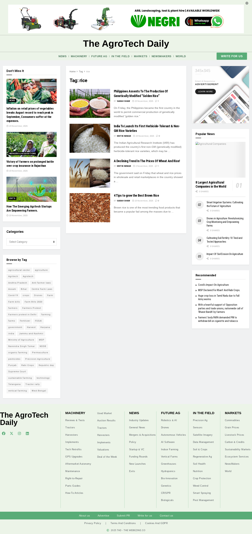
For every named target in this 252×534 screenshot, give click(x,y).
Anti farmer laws (41, 283)
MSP (41, 340)
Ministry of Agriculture (21, 340)
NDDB (43, 346)
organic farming (17, 352)
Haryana (45, 327)
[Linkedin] (27, 433)
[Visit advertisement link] (220, 94)
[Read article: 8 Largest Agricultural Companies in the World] (221, 160)
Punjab (12, 365)
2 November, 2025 (144, 166)
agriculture (41, 270)
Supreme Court (17, 371)
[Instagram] (19, 433)
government (15, 327)
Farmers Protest (31, 308)
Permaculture (40, 352)
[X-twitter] (11, 433)
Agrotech (28, 276)
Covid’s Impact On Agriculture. (213, 284)
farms (11, 321)
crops (26, 295)
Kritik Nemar (124, 136)
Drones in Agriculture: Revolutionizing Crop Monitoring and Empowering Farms (225, 222)
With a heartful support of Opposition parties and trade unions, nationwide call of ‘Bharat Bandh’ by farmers (220, 308)
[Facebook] (3, 433)
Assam (12, 289)
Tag (81, 71)
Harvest (31, 327)
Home (72, 71)
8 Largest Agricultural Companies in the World (211, 184)
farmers (13, 308)
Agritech (13, 276)
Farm (50, 295)
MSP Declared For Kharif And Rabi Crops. (219, 290)
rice (88, 71)
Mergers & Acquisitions (22, 154)
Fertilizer (25, 321)
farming (46, 314)
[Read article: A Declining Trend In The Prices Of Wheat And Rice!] (90, 173)
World (181, 56)
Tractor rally (32, 384)
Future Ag (99, 56)
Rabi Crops (27, 365)
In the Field (120, 56)
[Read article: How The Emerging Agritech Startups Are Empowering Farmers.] (31, 189)
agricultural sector (19, 270)
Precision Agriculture (37, 359)
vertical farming (17, 391)
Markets (140, 56)
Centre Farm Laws (42, 289)
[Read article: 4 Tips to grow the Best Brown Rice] (90, 207)
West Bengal (39, 391)
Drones (38, 295)
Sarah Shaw (123, 101)
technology (43, 378)
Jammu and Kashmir (31, 333)
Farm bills (14, 302)
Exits (12, 198)
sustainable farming (20, 378)
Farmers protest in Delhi (22, 314)
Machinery (79, 56)
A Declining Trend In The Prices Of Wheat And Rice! (147, 161)
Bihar (24, 289)
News (62, 56)
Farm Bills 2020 (33, 302)
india (11, 333)
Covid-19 (13, 295)
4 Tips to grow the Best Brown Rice (136, 195)
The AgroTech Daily (126, 43)
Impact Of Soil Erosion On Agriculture (225, 254)
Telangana (14, 384)
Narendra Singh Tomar (21, 346)
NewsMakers (161, 56)
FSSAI (38, 321)
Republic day (46, 365)
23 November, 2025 (143, 101)
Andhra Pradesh (17, 283)
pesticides (14, 359)
